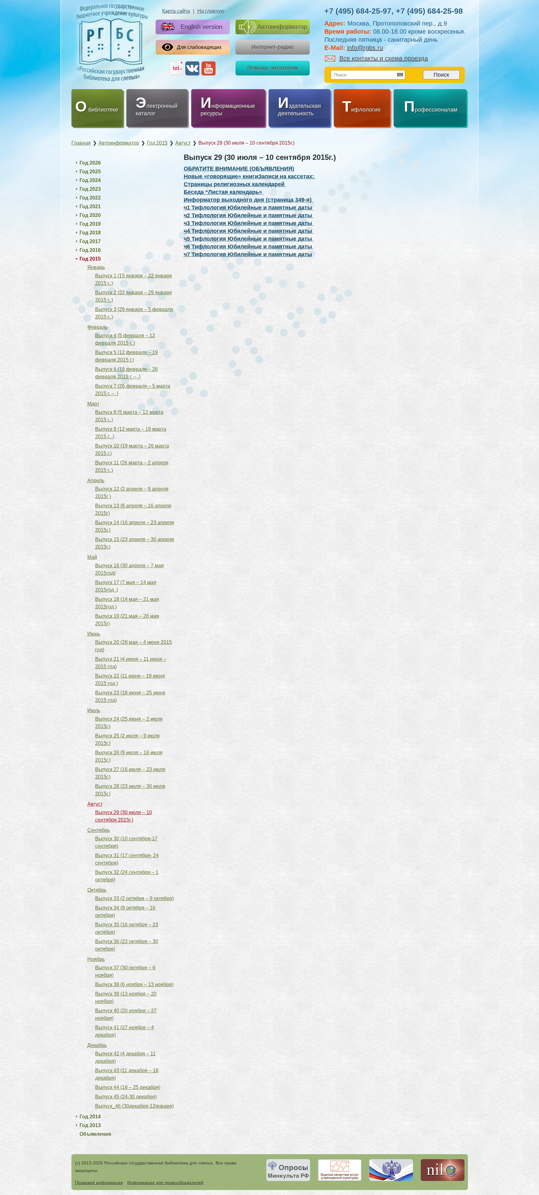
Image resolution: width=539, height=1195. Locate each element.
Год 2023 (90, 189)
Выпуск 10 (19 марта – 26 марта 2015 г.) (132, 449)
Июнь (93, 633)
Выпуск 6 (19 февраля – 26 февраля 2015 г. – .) (126, 373)
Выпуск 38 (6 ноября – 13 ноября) (134, 984)
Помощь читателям (272, 68)
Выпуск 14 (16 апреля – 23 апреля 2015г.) (134, 526)
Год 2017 (90, 241)
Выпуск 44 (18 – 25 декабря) (127, 1087)
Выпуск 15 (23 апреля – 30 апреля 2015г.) (134, 543)
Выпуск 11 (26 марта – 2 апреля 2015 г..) (131, 466)
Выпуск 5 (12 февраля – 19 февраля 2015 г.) (126, 356)
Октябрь (96, 890)
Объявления (95, 1134)
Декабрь (97, 1045)
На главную (211, 11)
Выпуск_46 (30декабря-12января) (134, 1106)
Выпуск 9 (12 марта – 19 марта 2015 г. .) (130, 432)
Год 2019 (90, 224)
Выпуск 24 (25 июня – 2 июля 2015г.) (129, 722)
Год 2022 (90, 197)
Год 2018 (90, 232)
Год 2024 (90, 180)
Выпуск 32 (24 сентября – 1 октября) (126, 876)
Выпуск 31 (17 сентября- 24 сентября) (127, 859)
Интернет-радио (272, 47)
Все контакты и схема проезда (383, 58)
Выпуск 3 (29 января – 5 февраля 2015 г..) (134, 313)
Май (92, 557)
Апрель (95, 480)
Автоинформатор (282, 26)
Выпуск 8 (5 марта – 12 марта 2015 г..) (129, 416)
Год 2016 (90, 250)
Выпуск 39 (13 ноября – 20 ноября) (126, 997)
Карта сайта (176, 11)
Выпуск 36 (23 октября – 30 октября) (126, 945)
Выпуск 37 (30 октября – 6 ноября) (125, 971)
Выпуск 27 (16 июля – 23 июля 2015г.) (130, 773)
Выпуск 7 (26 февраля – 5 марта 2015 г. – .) (132, 389)
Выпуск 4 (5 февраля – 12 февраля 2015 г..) (125, 339)
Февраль (97, 327)
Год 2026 (90, 163)
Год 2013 (90, 1125)
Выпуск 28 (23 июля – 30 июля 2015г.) (130, 790)
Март (93, 403)
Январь (96, 267)
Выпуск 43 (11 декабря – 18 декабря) (126, 1074)
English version (201, 26)
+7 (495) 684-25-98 (429, 11)
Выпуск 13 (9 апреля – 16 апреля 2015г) (133, 509)
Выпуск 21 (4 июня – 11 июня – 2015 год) (130, 662)
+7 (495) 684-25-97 (357, 11)
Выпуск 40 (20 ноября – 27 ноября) (126, 1014)
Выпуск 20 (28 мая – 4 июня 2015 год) (133, 646)
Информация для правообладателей (165, 1182)
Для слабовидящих (199, 47)
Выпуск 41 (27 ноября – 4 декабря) (124, 1031)
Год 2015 (90, 259)
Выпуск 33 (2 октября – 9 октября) (134, 898)
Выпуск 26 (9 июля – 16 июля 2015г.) (129, 756)
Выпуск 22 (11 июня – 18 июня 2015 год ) (130, 679)
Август (95, 804)
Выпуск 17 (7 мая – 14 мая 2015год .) (125, 586)
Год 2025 (90, 171)
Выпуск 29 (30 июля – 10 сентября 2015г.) (123, 816)
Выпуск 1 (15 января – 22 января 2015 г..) (133, 279)
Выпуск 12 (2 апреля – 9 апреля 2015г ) (131, 492)
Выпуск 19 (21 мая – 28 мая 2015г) (127, 619)
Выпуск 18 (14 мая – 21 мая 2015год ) (127, 603)
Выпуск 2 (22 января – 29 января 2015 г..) (133, 296)
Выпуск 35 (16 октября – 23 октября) (126, 928)
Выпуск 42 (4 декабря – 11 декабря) (125, 1057)
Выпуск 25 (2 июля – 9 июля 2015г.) (127, 739)
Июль (93, 710)
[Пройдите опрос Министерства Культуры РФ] (288, 1170)
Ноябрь (96, 959)
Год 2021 (90, 206)
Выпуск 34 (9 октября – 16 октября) (125, 911)
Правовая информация (99, 1182)
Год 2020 (90, 215)
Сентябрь (98, 830)
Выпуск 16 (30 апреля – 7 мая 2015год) (129, 569)
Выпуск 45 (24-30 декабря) (126, 1096)
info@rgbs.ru (365, 47)
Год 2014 (90, 1116)
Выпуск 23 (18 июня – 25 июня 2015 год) (130, 696)
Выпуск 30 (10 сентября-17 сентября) (126, 842)
